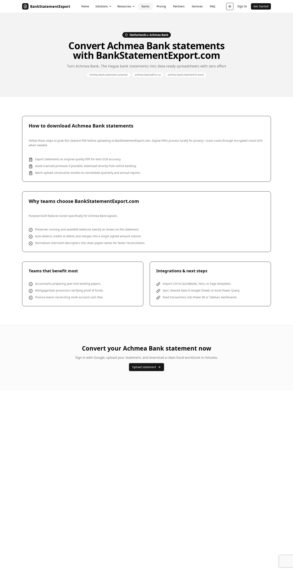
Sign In (242, 6)
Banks (145, 6)
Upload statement (144, 367)
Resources (124, 6)
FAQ (212, 6)
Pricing (161, 6)
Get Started (260, 6)
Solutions (101, 6)
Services (197, 6)
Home (85, 6)
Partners (179, 6)
